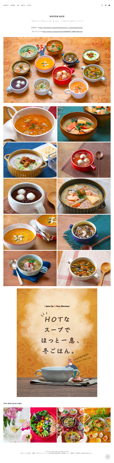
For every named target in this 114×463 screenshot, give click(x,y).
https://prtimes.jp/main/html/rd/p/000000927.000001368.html (62, 31)
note (29, 5)
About (5, 5)
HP (18, 5)
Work (13, 5)
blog (23, 5)
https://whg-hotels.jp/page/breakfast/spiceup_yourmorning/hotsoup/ (61, 28)
